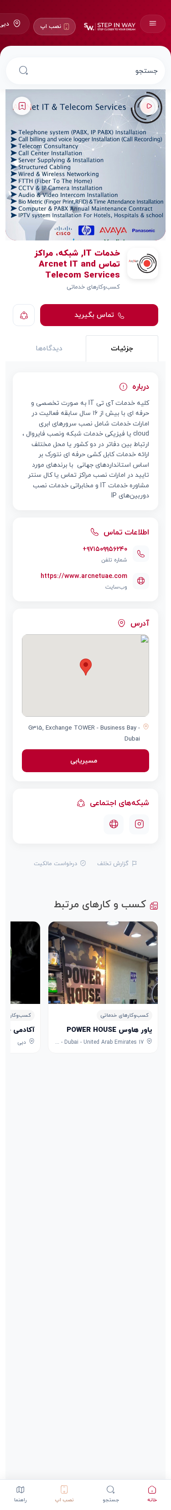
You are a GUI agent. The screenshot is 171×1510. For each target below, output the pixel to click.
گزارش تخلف (113, 863)
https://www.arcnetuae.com (84, 576)
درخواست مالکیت (55, 863)
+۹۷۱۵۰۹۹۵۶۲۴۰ (105, 549)
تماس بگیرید (94, 315)
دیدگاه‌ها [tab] (49, 348)
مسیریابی (83, 760)
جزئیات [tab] (122, 348)
